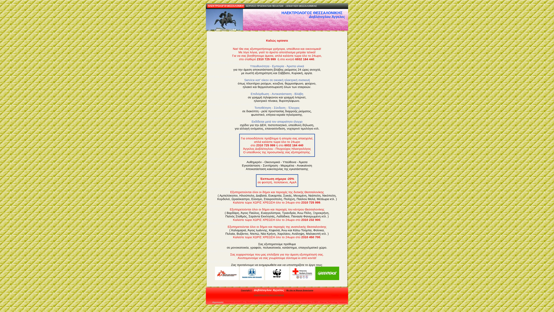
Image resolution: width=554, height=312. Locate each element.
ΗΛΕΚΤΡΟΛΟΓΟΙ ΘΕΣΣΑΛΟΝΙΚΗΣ (269, 295)
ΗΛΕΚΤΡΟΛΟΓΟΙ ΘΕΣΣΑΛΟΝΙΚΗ (226, 6)
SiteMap (335, 295)
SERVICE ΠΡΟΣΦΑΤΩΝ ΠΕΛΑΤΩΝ (264, 6)
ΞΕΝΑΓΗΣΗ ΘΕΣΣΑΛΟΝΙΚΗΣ (301, 6)
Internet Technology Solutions (333, 302)
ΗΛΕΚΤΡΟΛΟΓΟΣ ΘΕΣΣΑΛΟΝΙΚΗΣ (311, 13)
